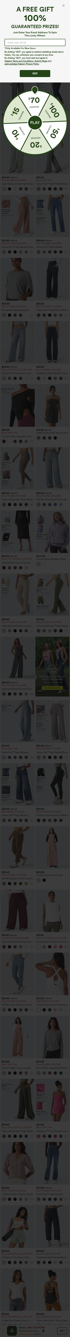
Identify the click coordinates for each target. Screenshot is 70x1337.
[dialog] (35, 668)
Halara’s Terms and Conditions (18, 61)
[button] (35, 122)
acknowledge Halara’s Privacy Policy (21, 64)
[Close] (63, 5)
